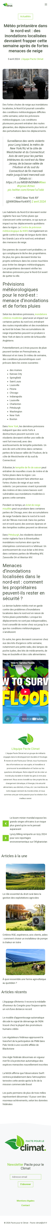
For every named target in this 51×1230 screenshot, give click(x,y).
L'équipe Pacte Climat (32, 59)
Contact (25, 1205)
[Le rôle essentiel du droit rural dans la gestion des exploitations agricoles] (25, 888)
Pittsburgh (13, 534)
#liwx (42, 182)
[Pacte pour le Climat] (8, 4)
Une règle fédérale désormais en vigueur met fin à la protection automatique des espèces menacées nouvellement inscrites (25, 1061)
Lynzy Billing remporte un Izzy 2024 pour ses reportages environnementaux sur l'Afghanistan (28, 838)
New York (13, 426)
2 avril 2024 (39, 201)
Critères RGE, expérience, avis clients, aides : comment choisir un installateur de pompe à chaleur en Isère (25, 938)
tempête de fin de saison (28, 467)
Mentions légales (25, 1200)
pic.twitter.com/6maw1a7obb (26, 189)
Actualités (25, 16)
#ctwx (31, 186)
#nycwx (22, 186)
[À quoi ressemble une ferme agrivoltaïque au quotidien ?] (25, 973)
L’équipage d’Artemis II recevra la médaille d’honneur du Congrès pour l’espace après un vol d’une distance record (24, 1005)
